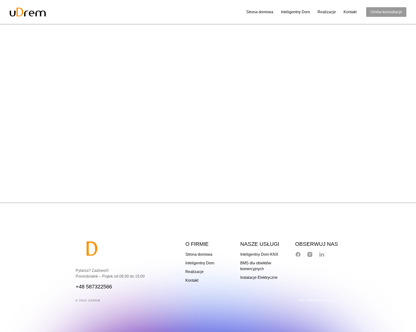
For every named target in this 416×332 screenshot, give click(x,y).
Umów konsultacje (386, 12)
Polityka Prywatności (319, 300)
